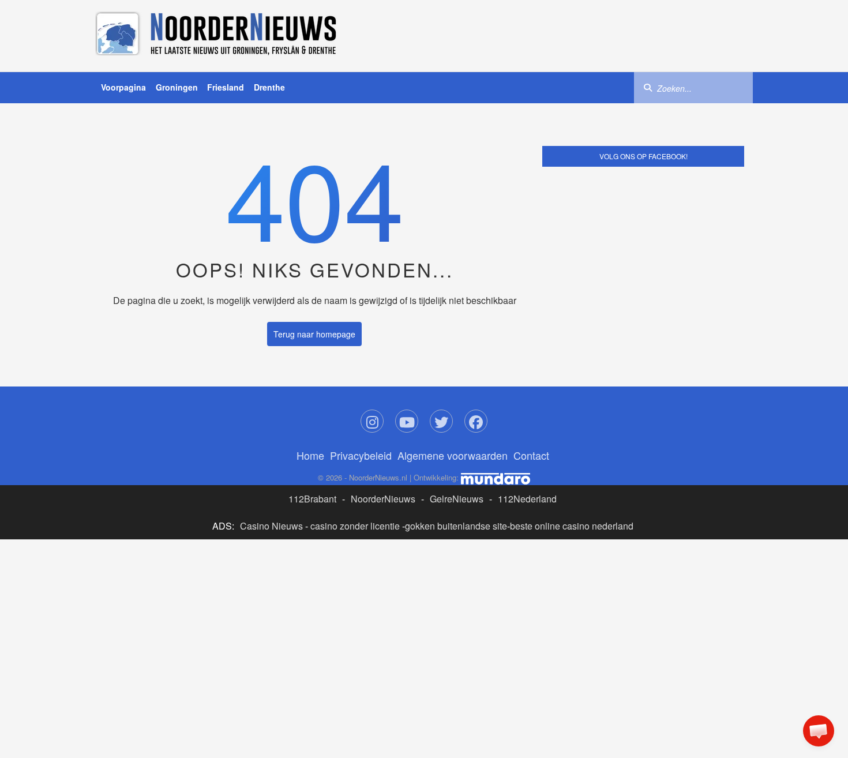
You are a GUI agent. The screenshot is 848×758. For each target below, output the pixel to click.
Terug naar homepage (314, 334)
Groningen (177, 87)
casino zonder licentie (355, 525)
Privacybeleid (361, 455)
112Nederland (527, 498)
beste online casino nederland (571, 525)
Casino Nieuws (271, 525)
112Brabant (312, 498)
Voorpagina (123, 87)
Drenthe (269, 87)
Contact (531, 455)
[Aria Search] (648, 87)
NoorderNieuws (383, 498)
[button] (818, 730)
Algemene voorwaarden (452, 455)
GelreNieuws (456, 498)
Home (310, 455)
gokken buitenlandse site (456, 525)
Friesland (225, 87)
